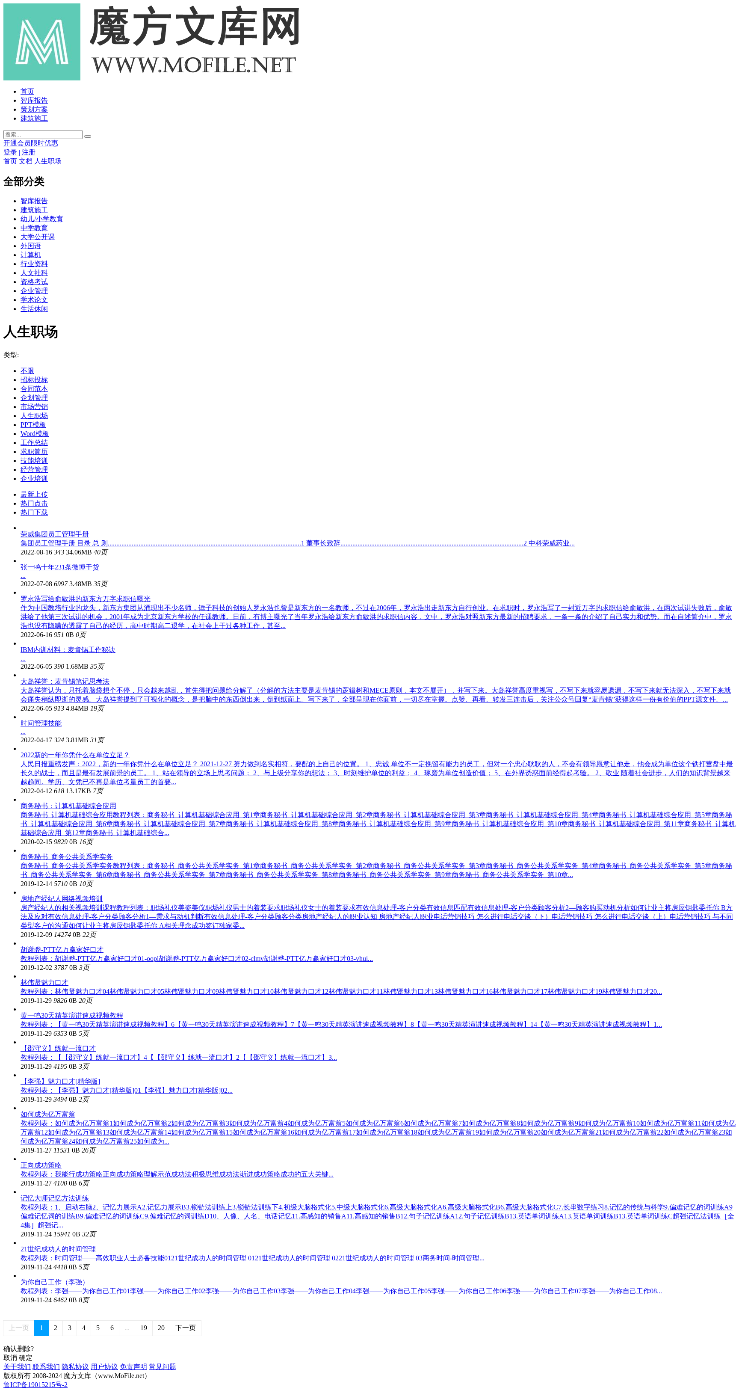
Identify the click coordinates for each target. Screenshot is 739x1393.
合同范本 (34, 388)
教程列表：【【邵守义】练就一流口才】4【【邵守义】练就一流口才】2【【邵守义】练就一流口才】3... (179, 1057)
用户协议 (104, 1366)
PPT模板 (33, 424)
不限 (27, 370)
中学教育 (34, 227)
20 (161, 1327)
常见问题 (162, 1366)
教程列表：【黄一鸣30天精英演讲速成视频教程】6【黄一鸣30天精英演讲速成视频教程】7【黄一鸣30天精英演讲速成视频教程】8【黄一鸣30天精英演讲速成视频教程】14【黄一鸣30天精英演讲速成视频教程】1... (341, 1024)
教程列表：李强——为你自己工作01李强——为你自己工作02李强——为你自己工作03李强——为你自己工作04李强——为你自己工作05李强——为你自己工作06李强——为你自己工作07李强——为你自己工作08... (341, 1291)
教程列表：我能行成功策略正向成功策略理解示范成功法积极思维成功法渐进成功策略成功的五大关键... (177, 1174)
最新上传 (34, 494)
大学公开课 (38, 236)
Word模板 (35, 433)
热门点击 (34, 503)
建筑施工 (34, 118)
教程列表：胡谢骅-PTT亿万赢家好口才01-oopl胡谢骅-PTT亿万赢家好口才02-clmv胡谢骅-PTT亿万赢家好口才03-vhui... (197, 958)
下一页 (185, 1327)
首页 (27, 91)
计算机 (31, 254)
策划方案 (34, 109)
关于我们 (17, 1366)
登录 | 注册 (19, 152)
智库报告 (34, 100)
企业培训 (34, 478)
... (23, 575)
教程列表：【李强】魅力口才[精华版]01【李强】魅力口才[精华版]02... (127, 1090)
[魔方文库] (157, 78)
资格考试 (34, 281)
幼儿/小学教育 (42, 218)
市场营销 (34, 406)
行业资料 (34, 263)
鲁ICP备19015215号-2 (35, 1384)
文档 (26, 161)
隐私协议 (75, 1366)
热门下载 (34, 512)
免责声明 (133, 1366)
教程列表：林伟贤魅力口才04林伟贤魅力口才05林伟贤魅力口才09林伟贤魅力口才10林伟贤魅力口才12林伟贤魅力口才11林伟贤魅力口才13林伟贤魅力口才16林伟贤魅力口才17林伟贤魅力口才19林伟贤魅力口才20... (341, 991)
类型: (11, 355)
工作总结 (34, 442)
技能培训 (34, 460)
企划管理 (34, 397)
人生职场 (48, 161)
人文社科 (34, 272)
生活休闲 (34, 308)
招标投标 (34, 379)
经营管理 (34, 469)
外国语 (31, 245)
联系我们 (46, 1366)
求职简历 (34, 451)
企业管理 (34, 290)
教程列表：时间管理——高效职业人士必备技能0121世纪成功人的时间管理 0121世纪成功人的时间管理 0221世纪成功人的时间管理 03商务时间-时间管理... (253, 1258)
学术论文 (34, 299)
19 (143, 1327)
